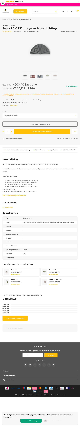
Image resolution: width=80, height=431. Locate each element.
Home (4, 19)
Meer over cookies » (55, 421)
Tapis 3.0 (14, 279)
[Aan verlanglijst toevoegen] (75, 131)
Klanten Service (40, 150)
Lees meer (13, 105)
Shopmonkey (61, 395)
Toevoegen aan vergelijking (13, 138)
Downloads (9, 207)
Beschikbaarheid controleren (40, 124)
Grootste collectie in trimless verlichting (18, 150)
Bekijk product (15, 274)
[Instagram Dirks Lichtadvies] (35, 365)
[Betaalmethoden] (7, 388)
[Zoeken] (56, 11)
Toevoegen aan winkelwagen (42, 131)
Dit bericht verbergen (31, 421)
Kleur (5, 111)
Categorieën (19, 11)
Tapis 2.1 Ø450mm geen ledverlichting (20, 19)
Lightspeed (47, 395)
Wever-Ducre (8, 25)
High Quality (53, 150)
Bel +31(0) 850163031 (69, 150)
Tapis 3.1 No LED (55, 279)
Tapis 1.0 (14, 270)
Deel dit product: (63, 138)
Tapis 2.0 (52, 270)
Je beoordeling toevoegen (31, 31)
